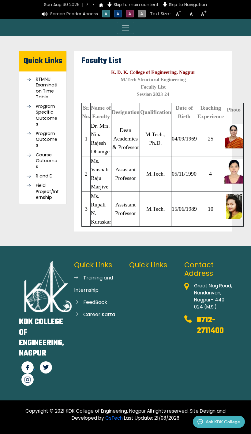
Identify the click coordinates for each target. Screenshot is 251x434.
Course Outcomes (46, 161)
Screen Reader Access (74, 14)
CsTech (114, 418)
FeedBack (95, 302)
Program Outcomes (46, 139)
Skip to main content (136, 5)
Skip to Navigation (188, 5)
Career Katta (99, 314)
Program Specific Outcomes (46, 115)
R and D (44, 176)
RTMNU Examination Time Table (46, 88)
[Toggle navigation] (125, 28)
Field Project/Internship (47, 191)
